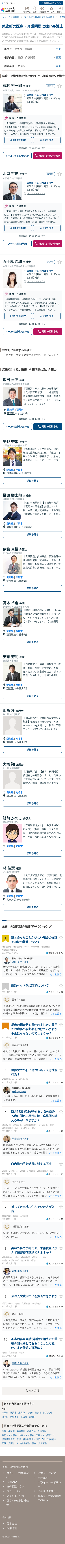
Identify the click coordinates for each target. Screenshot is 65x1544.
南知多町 (14, 1417)
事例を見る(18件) (18, 316)
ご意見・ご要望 (47, 1473)
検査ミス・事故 (26, 1435)
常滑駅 (10, 580)
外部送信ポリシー (48, 1491)
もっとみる (32, 1390)
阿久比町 (47, 1412)
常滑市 (19, 577)
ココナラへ (9, 3)
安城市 (19, 846)
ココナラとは (14, 1491)
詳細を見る (32, 480)
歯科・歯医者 (8, 1431)
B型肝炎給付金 (49, 1439)
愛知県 (10, 409)
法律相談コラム (15, 1486)
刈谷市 (19, 738)
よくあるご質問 (15, 1495)
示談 (19, 1439)
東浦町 (5, 1417)
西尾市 (19, 409)
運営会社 (12, 1523)
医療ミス (40, 1435)
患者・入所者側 (39, 1443)
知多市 (38, 1412)
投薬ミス (50, 1435)
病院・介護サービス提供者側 (16, 1443)
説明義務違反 (8, 1439)
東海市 (19, 896)
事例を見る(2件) (18, 140)
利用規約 (43, 1477)
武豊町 (30, 95)
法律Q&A (12, 1481)
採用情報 (12, 1528)
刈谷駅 (10, 742)
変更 (58, 48)
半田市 (19, 469)
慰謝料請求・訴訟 (31, 1439)
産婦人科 (31, 1431)
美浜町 (24, 1417)
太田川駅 (11, 899)
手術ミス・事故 (9, 1435)
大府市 (30, 1412)
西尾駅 (11, 413)
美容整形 (21, 1431)
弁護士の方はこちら (51, 2)
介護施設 (42, 1431)
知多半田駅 (12, 473)
